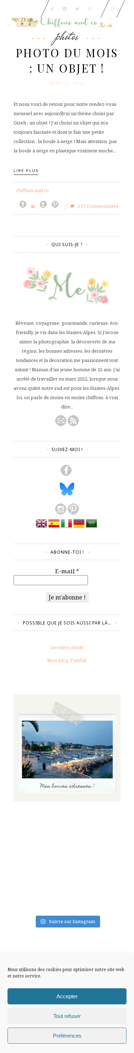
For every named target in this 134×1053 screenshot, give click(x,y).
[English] (41, 527)
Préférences (67, 1036)
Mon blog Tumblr (67, 660)
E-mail (67, 571)
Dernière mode (67, 647)
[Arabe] (91, 527)
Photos (67, 35)
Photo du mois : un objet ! (67, 60)
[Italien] (66, 527)
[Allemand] (79, 527)
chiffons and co (32, 190)
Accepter (67, 996)
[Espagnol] (54, 527)
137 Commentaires (97, 206)
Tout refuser (67, 1016)
